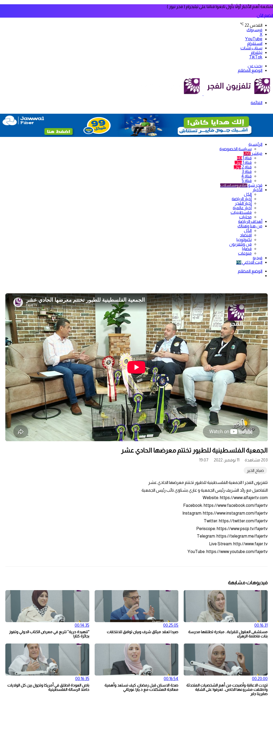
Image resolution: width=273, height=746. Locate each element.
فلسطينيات (241, 212)
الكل (248, 194)
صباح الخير (255, 470)
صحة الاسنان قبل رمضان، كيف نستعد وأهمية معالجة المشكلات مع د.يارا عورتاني (141, 687)
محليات (245, 217)
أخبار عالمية (242, 208)
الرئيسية (255, 144)
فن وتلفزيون (240, 244)
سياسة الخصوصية (235, 149)
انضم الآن (265, 15)
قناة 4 (246, 176)
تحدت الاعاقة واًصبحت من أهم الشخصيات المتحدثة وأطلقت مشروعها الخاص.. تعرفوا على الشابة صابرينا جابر (227, 689)
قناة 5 (247, 180)
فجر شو (241, 185)
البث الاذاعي (249, 262)
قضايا (247, 248)
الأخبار (257, 189)
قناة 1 (244, 158)
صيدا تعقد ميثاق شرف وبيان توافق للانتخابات (142, 632)
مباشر (252, 153)
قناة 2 (243, 167)
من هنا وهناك (250, 226)
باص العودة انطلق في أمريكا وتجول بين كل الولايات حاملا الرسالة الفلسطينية (48, 687)
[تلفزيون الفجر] (203, 94)
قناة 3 (247, 171)
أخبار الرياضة (242, 198)
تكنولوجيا (244, 239)
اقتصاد (246, 235)
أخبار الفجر (243, 203)
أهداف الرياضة (250, 221)
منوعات (245, 253)
